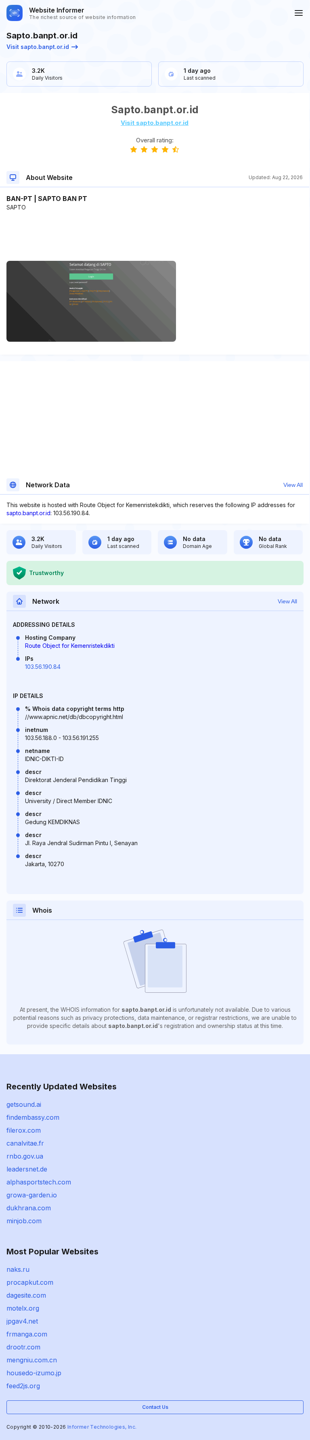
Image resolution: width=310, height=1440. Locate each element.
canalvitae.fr (25, 1143)
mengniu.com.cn (31, 1360)
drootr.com (23, 1347)
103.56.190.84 (43, 666)
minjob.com (24, 1221)
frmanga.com (26, 1334)
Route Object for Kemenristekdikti (70, 645)
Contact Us (155, 1407)
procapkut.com (29, 1282)
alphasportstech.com (38, 1182)
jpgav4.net (22, 1321)
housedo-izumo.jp (33, 1373)
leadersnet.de (26, 1169)
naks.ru (17, 1269)
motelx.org (22, 1308)
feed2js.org (23, 1386)
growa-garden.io (31, 1195)
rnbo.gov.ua (24, 1156)
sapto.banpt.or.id (28, 513)
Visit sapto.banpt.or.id (37, 46)
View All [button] (293, 485)
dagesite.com (26, 1295)
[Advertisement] (154, 236)
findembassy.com (32, 1117)
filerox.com (23, 1130)
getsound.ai (23, 1104)
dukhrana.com (28, 1208)
